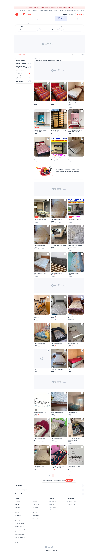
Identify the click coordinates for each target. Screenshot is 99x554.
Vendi (80, 14)
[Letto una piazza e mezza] (59, 211)
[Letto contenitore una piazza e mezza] (76, 458)
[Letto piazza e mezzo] (76, 404)
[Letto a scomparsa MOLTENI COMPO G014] (42, 211)
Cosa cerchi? (20, 26)
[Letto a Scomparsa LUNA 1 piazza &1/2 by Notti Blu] (76, 211)
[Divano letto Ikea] (76, 149)
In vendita (19, 73)
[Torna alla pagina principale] (23, 14)
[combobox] (27, 29)
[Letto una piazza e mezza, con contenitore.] (42, 458)
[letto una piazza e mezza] (42, 95)
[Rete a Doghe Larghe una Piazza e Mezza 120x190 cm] (59, 122)
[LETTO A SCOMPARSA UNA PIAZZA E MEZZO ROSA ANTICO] (76, 122)
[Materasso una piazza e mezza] (42, 264)
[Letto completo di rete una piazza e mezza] (76, 95)
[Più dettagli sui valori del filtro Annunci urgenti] (24, 81)
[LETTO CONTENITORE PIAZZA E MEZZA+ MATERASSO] (59, 458)
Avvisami (70, 480)
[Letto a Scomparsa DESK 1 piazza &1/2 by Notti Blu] (59, 149)
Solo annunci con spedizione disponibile (21, 67)
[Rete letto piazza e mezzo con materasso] (42, 308)
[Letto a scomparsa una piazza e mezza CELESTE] (42, 122)
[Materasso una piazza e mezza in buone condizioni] (76, 238)
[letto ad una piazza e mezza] (59, 404)
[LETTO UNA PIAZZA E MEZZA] (59, 361)
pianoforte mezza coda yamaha (45, 19)
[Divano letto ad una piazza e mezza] (59, 238)
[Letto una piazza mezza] (59, 308)
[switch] (29, 63)
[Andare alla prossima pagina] (68, 475)
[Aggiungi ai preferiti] (48, 83)
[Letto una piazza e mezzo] (42, 149)
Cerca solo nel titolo (21, 63)
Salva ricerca (21, 54)
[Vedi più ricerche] (82, 19)
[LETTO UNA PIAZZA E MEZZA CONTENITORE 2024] (76, 431)
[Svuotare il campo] (36, 29)
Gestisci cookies (19, 518)
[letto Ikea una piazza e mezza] (42, 404)
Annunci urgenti (20, 81)
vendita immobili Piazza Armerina (29, 19)
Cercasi (19, 77)
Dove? (62, 26)
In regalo (19, 75)
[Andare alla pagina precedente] (49, 475)
